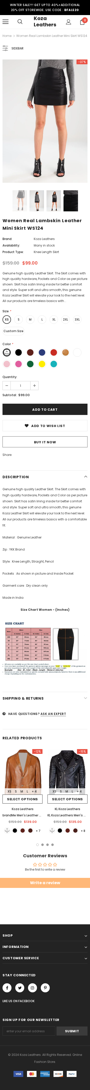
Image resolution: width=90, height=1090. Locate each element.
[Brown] (23, 830)
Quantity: (9, 377)
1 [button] (37, 844)
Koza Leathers (45, 21)
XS (7, 319)
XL (54, 319)
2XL (65, 319)
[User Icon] (68, 22)
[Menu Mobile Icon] (5, 22)
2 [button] (42, 844)
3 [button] (47, 844)
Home (7, 36)
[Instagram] (32, 987)
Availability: (11, 245)
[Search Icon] (20, 21)
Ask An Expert (53, 714)
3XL (77, 319)
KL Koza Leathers (67, 809)
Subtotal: (9, 395)
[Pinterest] (45, 987)
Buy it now (45, 442)
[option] (45, 121)
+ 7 (38, 831)
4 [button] (52, 844)
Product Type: (13, 252)
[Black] (15, 830)
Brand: (7, 239)
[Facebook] (7, 987)
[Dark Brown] (30, 830)
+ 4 (34, 791)
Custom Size (14, 331)
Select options (22, 799)
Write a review (45, 883)
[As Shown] (7, 830)
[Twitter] (19, 987)
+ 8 (83, 831)
